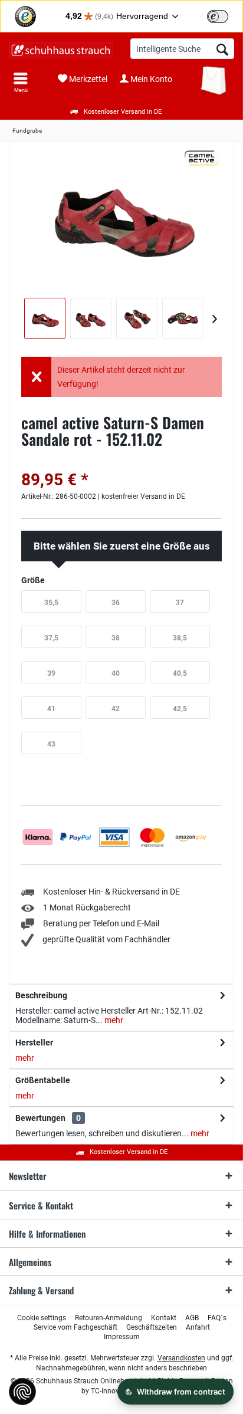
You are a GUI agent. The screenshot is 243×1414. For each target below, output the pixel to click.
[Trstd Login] (224, 15)
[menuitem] (20, 82)
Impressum (122, 1337)
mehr (113, 1020)
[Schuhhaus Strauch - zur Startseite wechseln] (61, 50)
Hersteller (34, 1042)
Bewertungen (40, 1118)
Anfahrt (198, 1327)
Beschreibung (41, 995)
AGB (192, 1318)
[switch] (217, 16)
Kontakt (163, 1318)
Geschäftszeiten (151, 1327)
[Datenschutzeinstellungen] (22, 1391)
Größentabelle (42, 1080)
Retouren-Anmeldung (108, 1318)
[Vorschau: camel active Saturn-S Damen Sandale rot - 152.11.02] (44, 318)
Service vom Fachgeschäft (75, 1327)
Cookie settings (41, 1318)
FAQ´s (217, 1318)
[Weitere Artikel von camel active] (201, 157)
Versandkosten (181, 1358)
